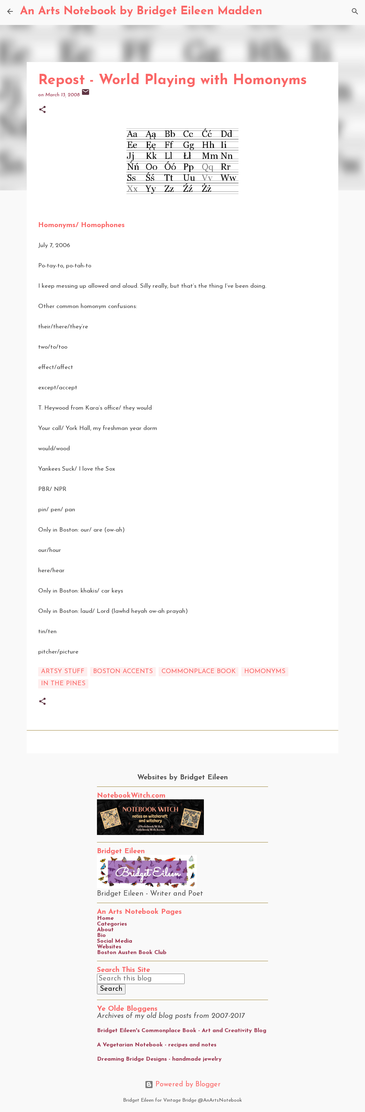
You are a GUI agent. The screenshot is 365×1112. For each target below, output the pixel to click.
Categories (112, 924)
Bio (101, 935)
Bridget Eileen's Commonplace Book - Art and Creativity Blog (181, 1031)
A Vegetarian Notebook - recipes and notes (156, 1045)
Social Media (114, 941)
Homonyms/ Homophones (81, 225)
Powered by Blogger (187, 1084)
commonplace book (198, 671)
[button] (42, 110)
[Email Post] (85, 95)
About (105, 930)
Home (105, 918)
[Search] (272, 11)
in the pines (63, 684)
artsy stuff (62, 671)
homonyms (265, 671)
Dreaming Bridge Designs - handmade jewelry (159, 1059)
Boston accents (123, 671)
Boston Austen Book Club (131, 952)
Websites (109, 947)
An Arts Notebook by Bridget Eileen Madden (141, 11)
